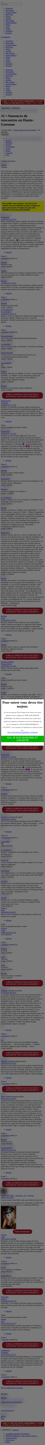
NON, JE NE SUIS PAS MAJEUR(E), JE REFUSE (22, 732)
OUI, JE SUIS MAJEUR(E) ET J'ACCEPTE (22, 738)
